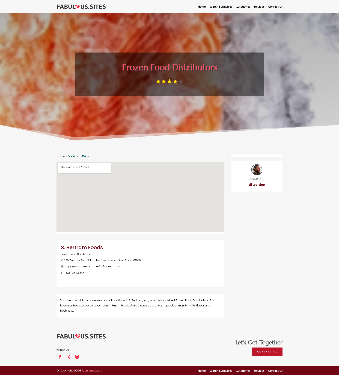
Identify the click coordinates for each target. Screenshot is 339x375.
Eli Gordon (256, 184)
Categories (243, 6)
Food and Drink (78, 156)
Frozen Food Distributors (76, 254)
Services (259, 6)
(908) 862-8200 (74, 273)
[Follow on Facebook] (60, 356)
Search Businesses (221, 6)
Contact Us (275, 6)
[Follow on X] (68, 356)
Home (202, 6)
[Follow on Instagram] (77, 356)
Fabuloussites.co (92, 370)
